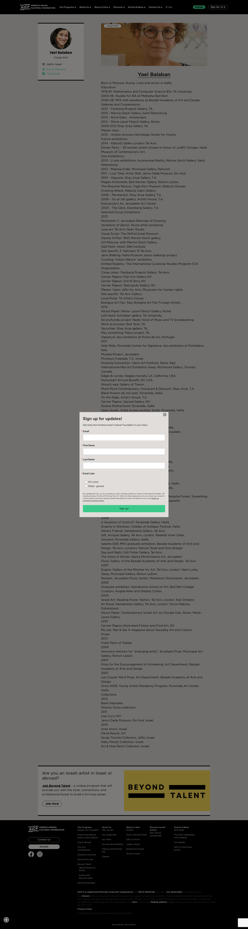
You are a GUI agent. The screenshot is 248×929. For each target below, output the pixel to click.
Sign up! (124, 508)
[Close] (165, 414)
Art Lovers (93, 481)
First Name (89, 445)
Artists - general (96, 486)
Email (86, 431)
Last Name (89, 459)
